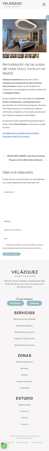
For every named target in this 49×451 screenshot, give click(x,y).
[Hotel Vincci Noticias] (6, 56)
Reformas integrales (24, 326)
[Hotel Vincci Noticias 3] (20, 56)
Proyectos (24, 411)
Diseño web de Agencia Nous (24, 438)
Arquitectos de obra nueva (24, 339)
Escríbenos (15, 303)
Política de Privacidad (22, 442)
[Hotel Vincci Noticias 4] (28, 56)
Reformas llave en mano (24, 332)
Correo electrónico (13, 230)
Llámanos (34, 303)
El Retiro (24, 375)
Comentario (9, 192)
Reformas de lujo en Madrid (25, 319)
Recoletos (24, 368)
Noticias (24, 418)
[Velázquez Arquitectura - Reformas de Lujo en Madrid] (12, 6)
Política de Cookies (36, 442)
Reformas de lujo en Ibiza (24, 345)
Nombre (8, 221)
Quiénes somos (24, 405)
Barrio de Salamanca (24, 362)
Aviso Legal (10, 442)
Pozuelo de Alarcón (24, 381)
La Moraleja (24, 388)
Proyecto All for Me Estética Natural (25, 160)
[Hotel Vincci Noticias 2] (13, 56)
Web (5, 239)
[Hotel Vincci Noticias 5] (35, 56)
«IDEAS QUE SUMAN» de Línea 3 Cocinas (26, 156)
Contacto (24, 424)
